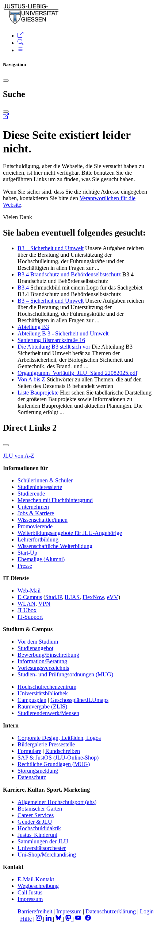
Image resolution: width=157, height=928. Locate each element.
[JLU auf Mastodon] (69, 919)
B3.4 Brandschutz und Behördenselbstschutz (69, 274)
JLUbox (27, 610)
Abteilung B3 (33, 327)
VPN (44, 604)
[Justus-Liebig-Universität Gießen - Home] (31, 22)
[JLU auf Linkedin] (49, 919)
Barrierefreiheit (35, 911)
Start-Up (27, 553)
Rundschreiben (62, 751)
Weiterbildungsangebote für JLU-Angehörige (70, 533)
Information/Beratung (42, 661)
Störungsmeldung (38, 771)
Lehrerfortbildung (38, 539)
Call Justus (30, 892)
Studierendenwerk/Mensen (48, 713)
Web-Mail (29, 590)
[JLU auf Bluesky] (59, 919)
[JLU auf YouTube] (78, 919)
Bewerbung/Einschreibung (48, 655)
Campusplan (32, 700)
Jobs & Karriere (36, 513)
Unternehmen (33, 507)
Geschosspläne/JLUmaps (79, 700)
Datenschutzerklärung (110, 911)
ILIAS (72, 597)
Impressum (30, 899)
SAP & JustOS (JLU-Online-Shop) (58, 757)
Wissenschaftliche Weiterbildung (55, 546)
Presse (25, 566)
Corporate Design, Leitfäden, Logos (59, 738)
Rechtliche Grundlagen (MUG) (54, 764)
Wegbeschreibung (38, 886)
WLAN (26, 604)
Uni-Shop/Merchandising (47, 854)
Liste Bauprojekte (38, 392)
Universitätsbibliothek (43, 693)
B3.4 (23, 287)
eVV (112, 597)
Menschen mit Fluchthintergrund (55, 500)
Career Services (36, 815)
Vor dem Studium (38, 641)
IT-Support (30, 617)
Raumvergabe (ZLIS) (42, 706)
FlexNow (93, 597)
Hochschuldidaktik (39, 828)
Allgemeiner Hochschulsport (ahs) (57, 802)
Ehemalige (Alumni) (41, 559)
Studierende (31, 493)
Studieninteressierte (40, 487)
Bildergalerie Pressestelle (46, 744)
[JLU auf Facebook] (88, 919)
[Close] (6, 80)
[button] (20, 35)
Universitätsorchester (42, 848)
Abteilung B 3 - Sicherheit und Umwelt (63, 333)
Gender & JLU (35, 822)
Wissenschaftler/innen (43, 520)
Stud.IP (53, 597)
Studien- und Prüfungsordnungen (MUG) (65, 674)
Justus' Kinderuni (37, 835)
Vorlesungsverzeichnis (43, 668)
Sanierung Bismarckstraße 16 (51, 340)
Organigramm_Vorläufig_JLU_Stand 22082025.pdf (77, 373)
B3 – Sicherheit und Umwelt (51, 248)
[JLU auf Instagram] (39, 919)
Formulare (29, 751)
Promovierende (35, 526)
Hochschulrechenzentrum (47, 687)
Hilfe (26, 919)
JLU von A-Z (18, 456)
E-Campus (30, 597)
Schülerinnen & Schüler (45, 480)
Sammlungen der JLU (43, 841)
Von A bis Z (31, 379)
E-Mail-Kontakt (36, 879)
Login (147, 911)
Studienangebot (35, 648)
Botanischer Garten (40, 808)
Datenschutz (32, 777)
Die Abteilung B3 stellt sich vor (54, 346)
